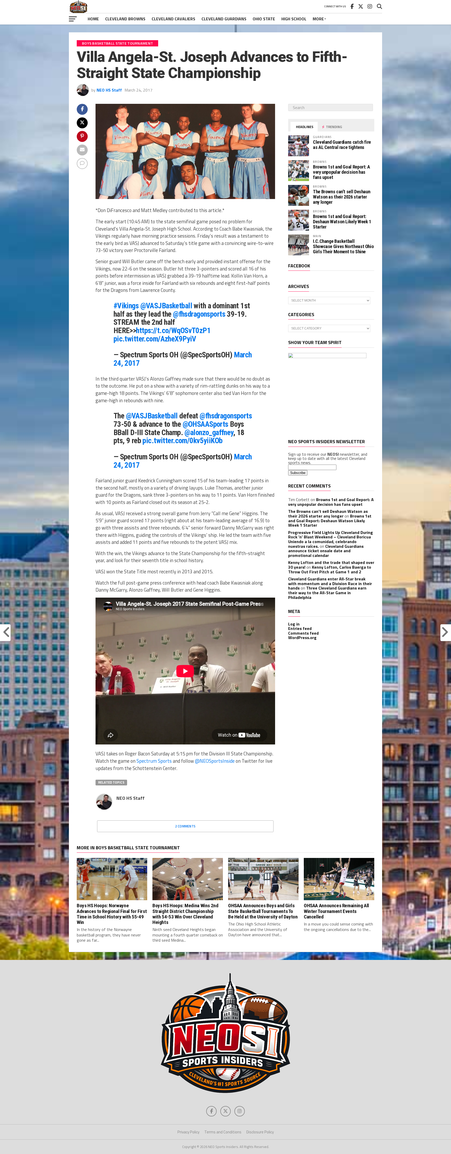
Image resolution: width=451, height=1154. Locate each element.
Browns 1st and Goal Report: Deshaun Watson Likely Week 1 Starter (342, 222)
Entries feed (300, 628)
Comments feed (303, 633)
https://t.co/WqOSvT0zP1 (173, 330)
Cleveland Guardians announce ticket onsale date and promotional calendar (326, 550)
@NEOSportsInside (215, 761)
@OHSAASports (205, 424)
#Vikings (126, 305)
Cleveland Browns (125, 19)
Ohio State (264, 19)
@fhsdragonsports (199, 314)
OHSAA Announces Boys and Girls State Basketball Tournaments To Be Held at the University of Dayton (263, 911)
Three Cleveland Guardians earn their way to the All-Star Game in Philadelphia (327, 592)
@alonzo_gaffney (209, 432)
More (318, 19)
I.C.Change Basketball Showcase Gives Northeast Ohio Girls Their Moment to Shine (343, 246)
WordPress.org (302, 637)
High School (293, 19)
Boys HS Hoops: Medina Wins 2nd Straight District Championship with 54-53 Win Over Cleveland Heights (185, 914)
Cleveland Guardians (223, 19)
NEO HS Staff (109, 90)
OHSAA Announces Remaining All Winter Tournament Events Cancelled (336, 911)
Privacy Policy (188, 1132)
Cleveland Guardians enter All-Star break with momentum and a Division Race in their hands (330, 583)
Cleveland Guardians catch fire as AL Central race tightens (342, 144)
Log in (294, 624)
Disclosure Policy (260, 1132)
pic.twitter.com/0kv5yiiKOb (182, 440)
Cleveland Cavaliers (173, 19)
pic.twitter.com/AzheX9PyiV (155, 338)
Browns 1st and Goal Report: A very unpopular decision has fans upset (341, 172)
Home (93, 19)
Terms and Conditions (222, 1132)
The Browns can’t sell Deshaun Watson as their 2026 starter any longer (341, 197)
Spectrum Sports (154, 761)
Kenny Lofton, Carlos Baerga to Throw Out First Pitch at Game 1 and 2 (329, 569)
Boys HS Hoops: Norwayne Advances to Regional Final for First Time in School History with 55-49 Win (112, 914)
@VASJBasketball (166, 305)
